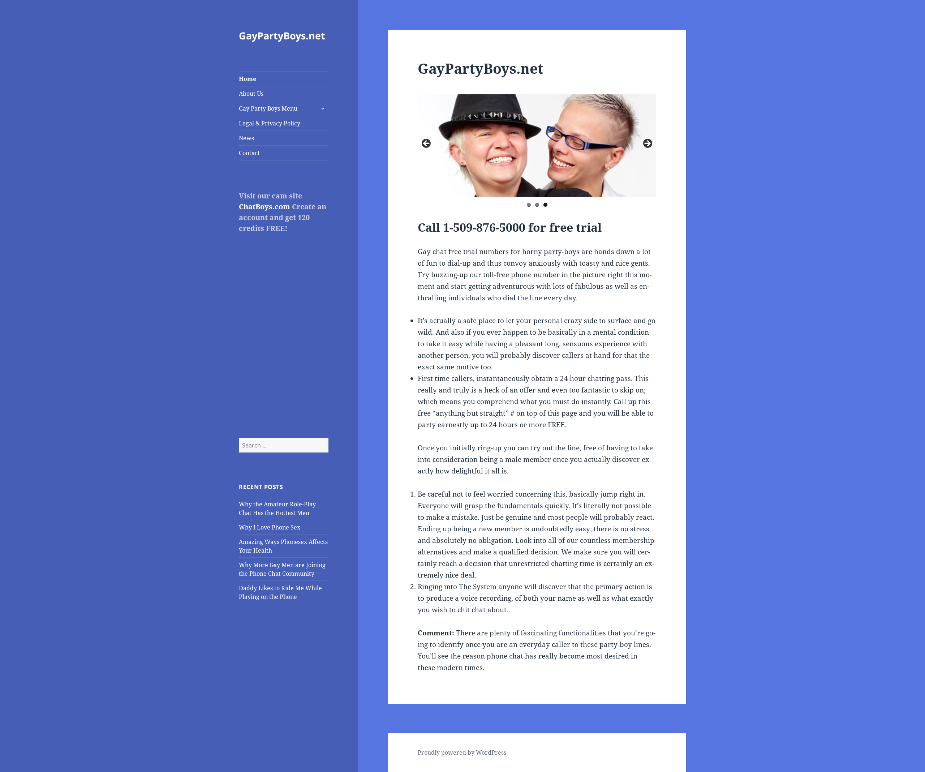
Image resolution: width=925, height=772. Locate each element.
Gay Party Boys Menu (268, 108)
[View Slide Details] (627, 145)
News (246, 138)
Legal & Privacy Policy (269, 123)
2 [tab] (537, 205)
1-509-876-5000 (484, 227)
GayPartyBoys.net (282, 35)
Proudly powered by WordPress (462, 752)
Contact (249, 153)
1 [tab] (529, 205)
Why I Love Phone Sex (269, 527)
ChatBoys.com (264, 206)
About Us (251, 94)
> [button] (647, 143)
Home (247, 79)
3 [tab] (545, 205)
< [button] (426, 143)
